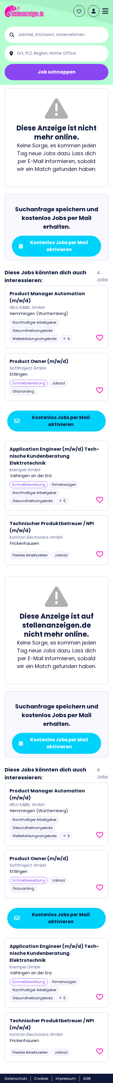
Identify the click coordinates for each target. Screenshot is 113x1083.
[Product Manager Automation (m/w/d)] (56, 317)
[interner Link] (24, 11)
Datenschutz (16, 1078)
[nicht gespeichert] (99, 337)
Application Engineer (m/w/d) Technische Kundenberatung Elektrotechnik (54, 456)
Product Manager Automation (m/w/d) (47, 297)
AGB (87, 1078)
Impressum (66, 1078)
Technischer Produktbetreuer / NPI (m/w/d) (52, 527)
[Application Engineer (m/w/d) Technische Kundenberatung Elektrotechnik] (56, 476)
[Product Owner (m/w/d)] (56, 377)
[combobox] (61, 35)
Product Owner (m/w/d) (39, 361)
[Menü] (105, 11)
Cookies (41, 1078)
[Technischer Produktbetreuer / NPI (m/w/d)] (56, 540)
